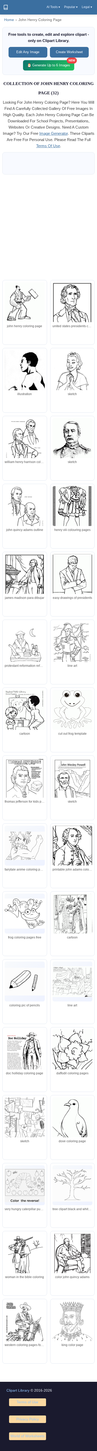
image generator (53, 133)
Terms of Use (27, 1402)
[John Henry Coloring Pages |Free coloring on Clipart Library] (24, 914)
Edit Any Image (27, 52)
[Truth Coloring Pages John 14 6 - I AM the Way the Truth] (24, 302)
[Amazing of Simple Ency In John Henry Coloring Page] (72, 444)
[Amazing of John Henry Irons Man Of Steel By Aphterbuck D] (24, 1123)
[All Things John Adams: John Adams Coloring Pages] (72, 852)
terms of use (48, 146)
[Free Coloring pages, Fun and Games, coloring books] (72, 308)
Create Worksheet (69, 52)
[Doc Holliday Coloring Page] (24, 1055)
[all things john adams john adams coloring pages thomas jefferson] (24, 648)
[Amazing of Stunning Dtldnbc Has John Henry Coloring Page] (24, 378)
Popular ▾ (71, 7)
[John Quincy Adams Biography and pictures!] (72, 1257)
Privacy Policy (27, 1419)
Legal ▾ (87, 7)
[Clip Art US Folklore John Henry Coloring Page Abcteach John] (72, 981)
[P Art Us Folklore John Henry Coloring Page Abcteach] (24, 715)
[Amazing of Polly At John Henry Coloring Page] (72, 374)
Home (9, 20)
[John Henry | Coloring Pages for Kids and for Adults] (24, 442)
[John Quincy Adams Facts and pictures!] (24, 510)
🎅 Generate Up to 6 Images (50, 63)
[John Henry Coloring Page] (24, 846)
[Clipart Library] (5, 7)
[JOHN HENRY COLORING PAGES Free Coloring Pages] (24, 580)
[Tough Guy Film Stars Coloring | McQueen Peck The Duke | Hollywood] (24, 1327)
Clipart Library (17, 1390)
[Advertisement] (48, 227)
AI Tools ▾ (53, 7)
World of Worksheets (27, 1436)
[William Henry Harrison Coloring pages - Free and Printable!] (72, 646)
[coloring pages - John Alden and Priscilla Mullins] (24, 1257)
